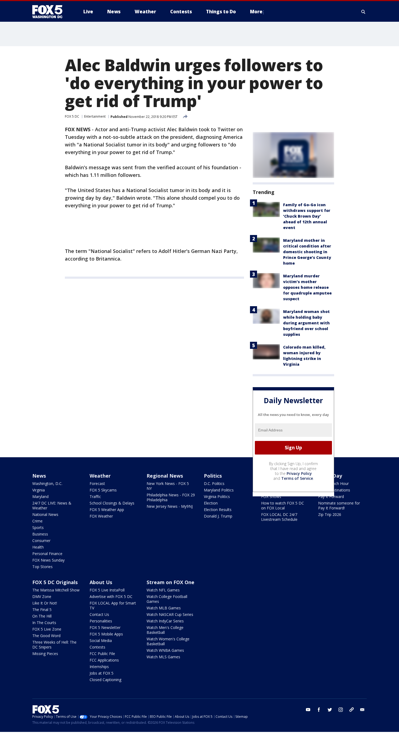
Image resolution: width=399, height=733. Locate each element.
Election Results (218, 509)
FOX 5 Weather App (107, 509)
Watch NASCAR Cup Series (170, 614)
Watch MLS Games (163, 656)
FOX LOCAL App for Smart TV (113, 605)
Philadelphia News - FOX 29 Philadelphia (171, 497)
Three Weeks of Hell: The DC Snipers (54, 645)
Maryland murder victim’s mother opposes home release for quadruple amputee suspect (307, 287)
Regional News (165, 475)
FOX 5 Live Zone (46, 629)
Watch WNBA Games (165, 650)
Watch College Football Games (167, 599)
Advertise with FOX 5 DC (111, 596)
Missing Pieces (45, 653)
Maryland (40, 496)
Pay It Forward (331, 496)
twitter (329, 709)
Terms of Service (297, 478)
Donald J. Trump (218, 516)
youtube (308, 709)
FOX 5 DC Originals (55, 582)
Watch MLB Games (164, 607)
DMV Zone (41, 596)
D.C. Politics (214, 483)
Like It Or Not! (44, 603)
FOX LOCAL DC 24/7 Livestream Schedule (279, 517)
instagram (340, 709)
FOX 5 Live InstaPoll (107, 590)
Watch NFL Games (163, 590)
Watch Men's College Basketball (165, 630)
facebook (319, 709)
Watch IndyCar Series (165, 621)
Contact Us (99, 614)
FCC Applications (104, 660)
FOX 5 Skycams (103, 490)
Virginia (38, 490)
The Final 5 (42, 609)
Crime (37, 521)
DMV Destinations (334, 490)
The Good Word (46, 635)
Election (211, 503)
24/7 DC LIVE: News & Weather (51, 505)
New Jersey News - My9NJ (170, 506)
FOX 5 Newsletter (105, 627)
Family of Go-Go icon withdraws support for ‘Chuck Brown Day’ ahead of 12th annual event (306, 216)
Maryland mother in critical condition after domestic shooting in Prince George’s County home (307, 252)
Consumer (41, 540)
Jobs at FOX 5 (101, 673)
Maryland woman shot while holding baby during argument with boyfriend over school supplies (306, 323)
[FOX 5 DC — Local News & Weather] (50, 11)
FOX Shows (271, 496)
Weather (100, 475)
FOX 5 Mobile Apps (106, 634)
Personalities (101, 621)
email (362, 709)
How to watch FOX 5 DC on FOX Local (282, 505)
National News (45, 514)
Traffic (95, 496)
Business (40, 534)
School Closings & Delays (112, 503)
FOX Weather (101, 516)
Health (38, 547)
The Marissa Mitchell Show (56, 590)
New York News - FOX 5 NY (168, 486)
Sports (38, 527)
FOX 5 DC (72, 116)
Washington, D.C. (47, 483)
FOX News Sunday (48, 560)
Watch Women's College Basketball (168, 641)
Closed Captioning (105, 679)
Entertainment (95, 116)
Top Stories (42, 566)
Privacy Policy (299, 473)
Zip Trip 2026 (329, 514)
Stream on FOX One (170, 582)
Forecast (97, 483)
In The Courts (44, 622)
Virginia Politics (217, 496)
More (256, 11)
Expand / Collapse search (363, 12)
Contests (97, 647)
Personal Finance (47, 553)
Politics (213, 475)
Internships (99, 666)
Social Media (101, 640)
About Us (101, 582)
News (39, 475)
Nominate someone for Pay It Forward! (339, 505)
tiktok (351, 709)
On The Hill (42, 616)
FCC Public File (102, 653)
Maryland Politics (219, 490)
